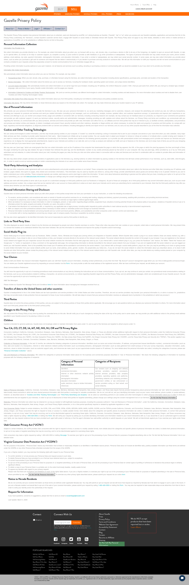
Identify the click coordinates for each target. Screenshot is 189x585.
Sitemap (102, 540)
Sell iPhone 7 (37, 570)
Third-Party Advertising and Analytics (74, 395)
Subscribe (76, 522)
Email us (39, 520)
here (49, 284)
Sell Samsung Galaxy (39, 559)
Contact (102, 529)
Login (138, 9)
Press (101, 516)
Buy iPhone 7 (82, 554)
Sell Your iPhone (38, 557)
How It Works (134, 5)
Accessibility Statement (108, 527)
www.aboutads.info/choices (35, 176)
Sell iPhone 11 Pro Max (99, 562)
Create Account (146, 9)
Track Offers (146, 5)
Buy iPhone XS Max (55, 567)
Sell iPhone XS (53, 554)
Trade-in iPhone (82, 557)
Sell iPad (51, 557)
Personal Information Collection (15, 351)
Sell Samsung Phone (39, 567)
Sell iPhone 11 (67, 562)
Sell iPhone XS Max (39, 565)
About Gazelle (104, 514)
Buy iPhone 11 (53, 562)
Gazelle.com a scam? (55, 565)
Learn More (136, 527)
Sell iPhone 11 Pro (68, 565)
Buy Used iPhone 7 (98, 567)
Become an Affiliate (106, 537)
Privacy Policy (104, 519)
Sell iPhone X (53, 559)
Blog (100, 532)
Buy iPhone (66, 554)
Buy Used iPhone (83, 567)
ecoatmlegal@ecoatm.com (75, 496)
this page (63, 435)
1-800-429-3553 (32, 416)
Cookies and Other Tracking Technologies (41, 395)
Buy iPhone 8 (82, 559)
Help (154, 5)
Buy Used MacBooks (84, 565)
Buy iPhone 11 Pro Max (40, 562)
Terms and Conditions (107, 521)
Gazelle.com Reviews (69, 559)
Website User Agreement (108, 524)
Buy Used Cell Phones (99, 554)
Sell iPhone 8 (67, 567)
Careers (102, 535)
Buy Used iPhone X (83, 562)
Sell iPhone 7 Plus (54, 570)
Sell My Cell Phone (38, 554)
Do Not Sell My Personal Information (163, 397)
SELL (74, 9)
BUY (60, 9)
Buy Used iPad (97, 557)
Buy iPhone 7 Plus (68, 570)
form (123, 474)
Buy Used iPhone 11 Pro (100, 559)
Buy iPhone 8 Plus (98, 565)
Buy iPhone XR (67, 557)
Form (68, 263)
